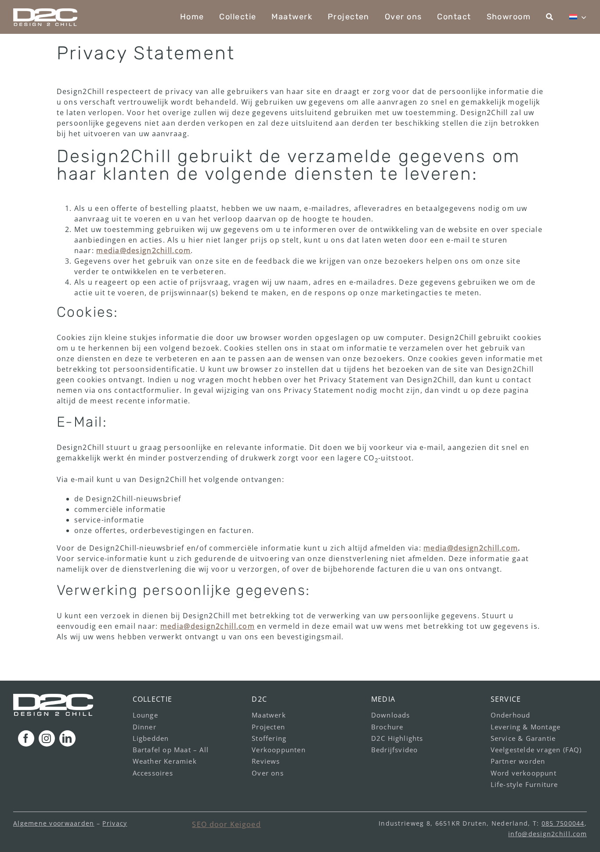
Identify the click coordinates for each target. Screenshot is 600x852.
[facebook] (26, 738)
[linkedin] (67, 738)
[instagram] (47, 738)
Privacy (114, 823)
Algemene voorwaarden (53, 823)
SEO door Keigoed (226, 824)
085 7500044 (563, 823)
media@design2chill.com (143, 250)
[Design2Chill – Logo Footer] (53, 697)
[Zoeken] (549, 17)
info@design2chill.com (547, 834)
